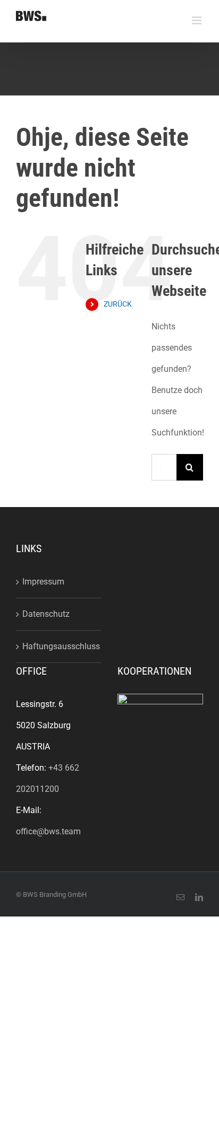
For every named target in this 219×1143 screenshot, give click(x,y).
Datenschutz (46, 614)
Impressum (43, 582)
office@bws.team (48, 831)
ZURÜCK (118, 304)
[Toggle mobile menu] (197, 20)
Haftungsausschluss (59, 646)
